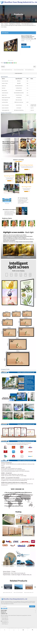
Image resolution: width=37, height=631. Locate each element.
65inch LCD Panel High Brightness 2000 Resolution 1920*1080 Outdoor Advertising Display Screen (18, 592)
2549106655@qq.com (5, 622)
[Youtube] (6, 608)
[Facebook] (1, 608)
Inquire (24, 44)
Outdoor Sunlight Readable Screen (7, 69)
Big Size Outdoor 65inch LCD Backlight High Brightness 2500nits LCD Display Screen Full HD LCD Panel (8, 592)
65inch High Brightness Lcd (29, 69)
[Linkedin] (3, 608)
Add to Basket (26, 46)
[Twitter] (5, 608)
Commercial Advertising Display (19, 69)
